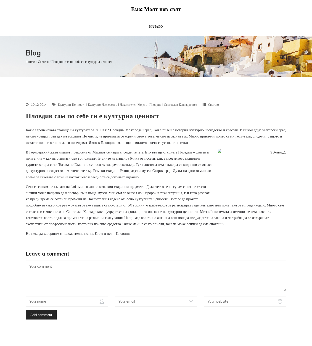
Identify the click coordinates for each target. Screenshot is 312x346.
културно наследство (102, 105)
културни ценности (71, 105)
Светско (43, 62)
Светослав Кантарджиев (180, 105)
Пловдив (155, 105)
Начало (156, 26)
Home (30, 62)
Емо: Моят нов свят (156, 8)
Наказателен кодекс (133, 105)
